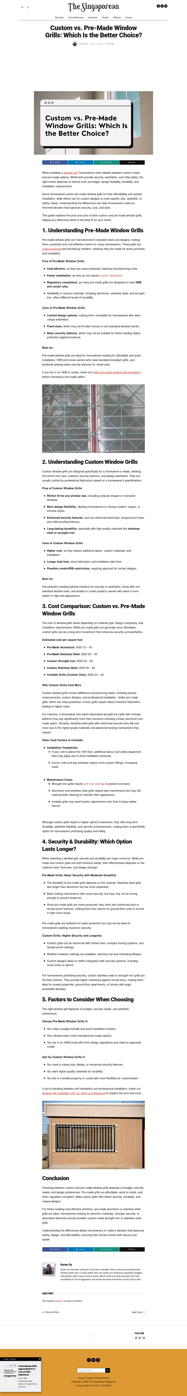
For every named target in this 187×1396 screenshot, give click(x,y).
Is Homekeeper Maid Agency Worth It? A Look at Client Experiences (27, 1370)
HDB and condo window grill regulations (117, 372)
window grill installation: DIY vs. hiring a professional (73, 1093)
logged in (59, 1300)
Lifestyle (105, 17)
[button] (107, 1370)
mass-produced (51, 249)
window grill (70, 173)
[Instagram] (162, 6)
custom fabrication (111, 275)
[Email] (165, 6)
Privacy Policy (102, 1377)
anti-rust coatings (94, 784)
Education (59, 17)
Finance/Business (76, 17)
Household (92, 17)
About (81, 1377)
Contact (128, 17)
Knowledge (109, 43)
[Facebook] (158, 6)
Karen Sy (66, 1264)
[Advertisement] (93, 70)
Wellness (117, 17)
